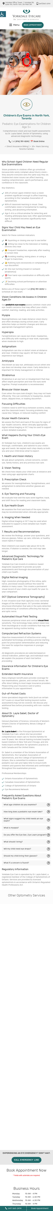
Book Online (39, 141)
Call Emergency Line (26, 1160)
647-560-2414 (14, 1208)
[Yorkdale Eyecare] (26, 14)
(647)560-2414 (44, 4)
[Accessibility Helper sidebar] (3, 14)
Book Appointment (33, 25)
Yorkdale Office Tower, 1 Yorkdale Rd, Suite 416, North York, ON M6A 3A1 (19, 3)
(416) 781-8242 (22, 141)
